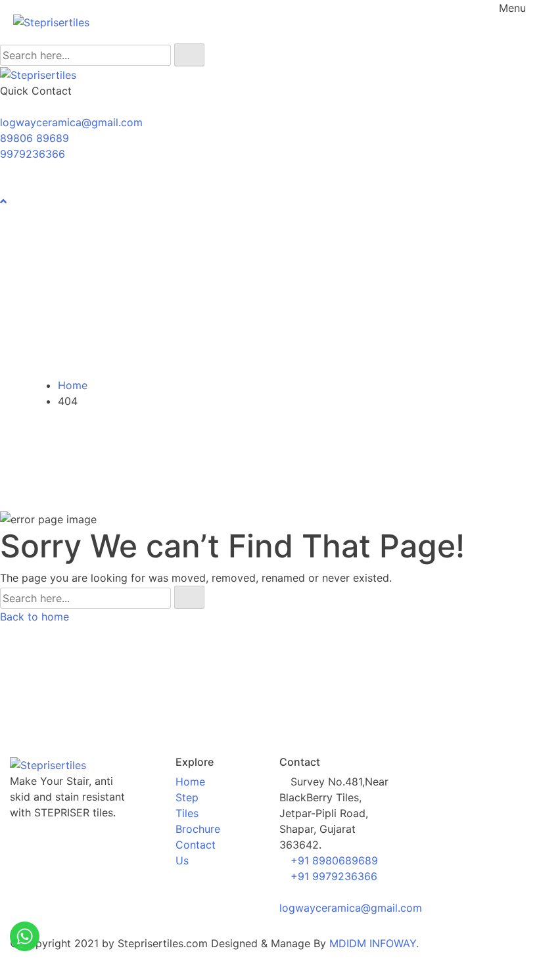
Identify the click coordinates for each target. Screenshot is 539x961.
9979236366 (32, 153)
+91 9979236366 (334, 876)
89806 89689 (34, 138)
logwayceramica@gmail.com (71, 122)
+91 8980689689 (334, 860)
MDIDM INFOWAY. (374, 943)
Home (72, 385)
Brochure (198, 828)
